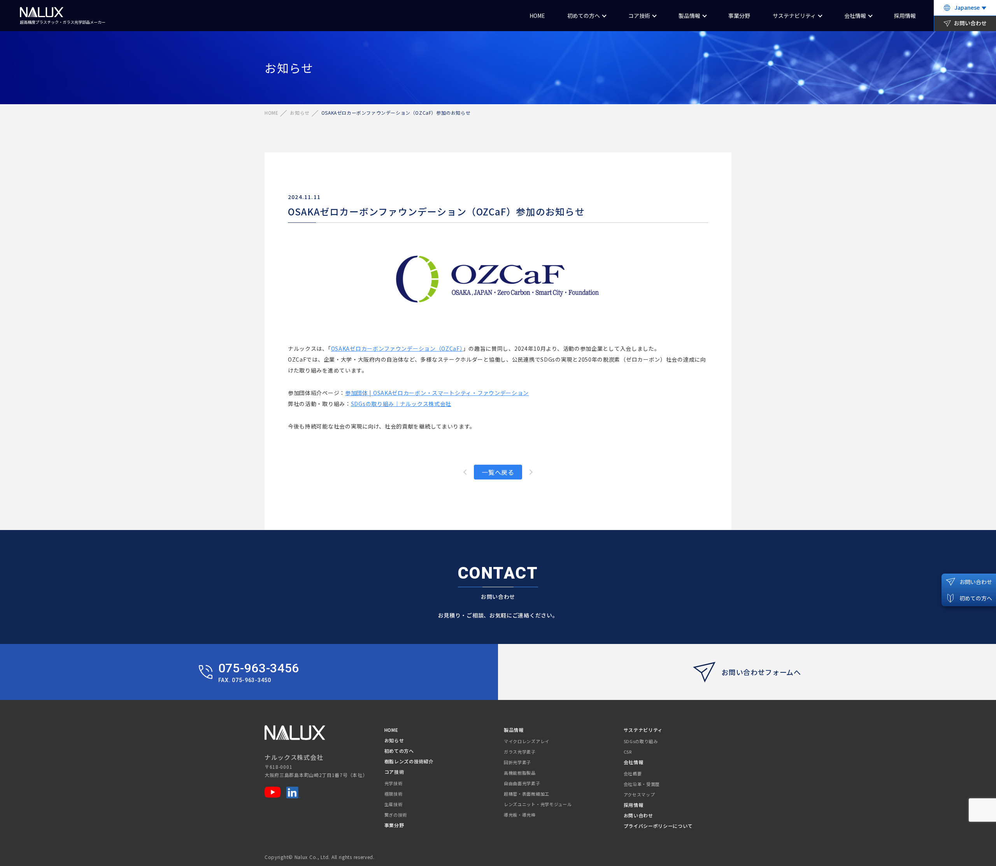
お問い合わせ (638, 815)
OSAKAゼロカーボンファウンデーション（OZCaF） (397, 348)
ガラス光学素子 (520, 752)
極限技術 (393, 794)
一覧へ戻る (498, 472)
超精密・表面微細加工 (526, 794)
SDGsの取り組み (641, 741)
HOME (537, 15)
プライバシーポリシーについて (658, 825)
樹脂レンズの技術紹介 (409, 761)
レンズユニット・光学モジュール (538, 804)
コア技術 (639, 15)
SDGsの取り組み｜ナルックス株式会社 (401, 404)
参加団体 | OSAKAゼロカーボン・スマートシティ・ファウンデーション (437, 393)
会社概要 (633, 773)
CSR (628, 752)
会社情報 (855, 15)
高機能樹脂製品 (520, 773)
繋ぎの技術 (395, 815)
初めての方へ (583, 15)
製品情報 (689, 15)
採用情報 (905, 15)
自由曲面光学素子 (522, 783)
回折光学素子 (517, 762)
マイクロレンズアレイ (526, 741)
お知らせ (299, 112)
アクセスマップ (639, 794)
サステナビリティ (794, 15)
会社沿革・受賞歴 (642, 784)
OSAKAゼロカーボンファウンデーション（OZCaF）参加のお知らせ (436, 211)
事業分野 (739, 15)
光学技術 (393, 783)
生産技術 (393, 804)
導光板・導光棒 (520, 815)
